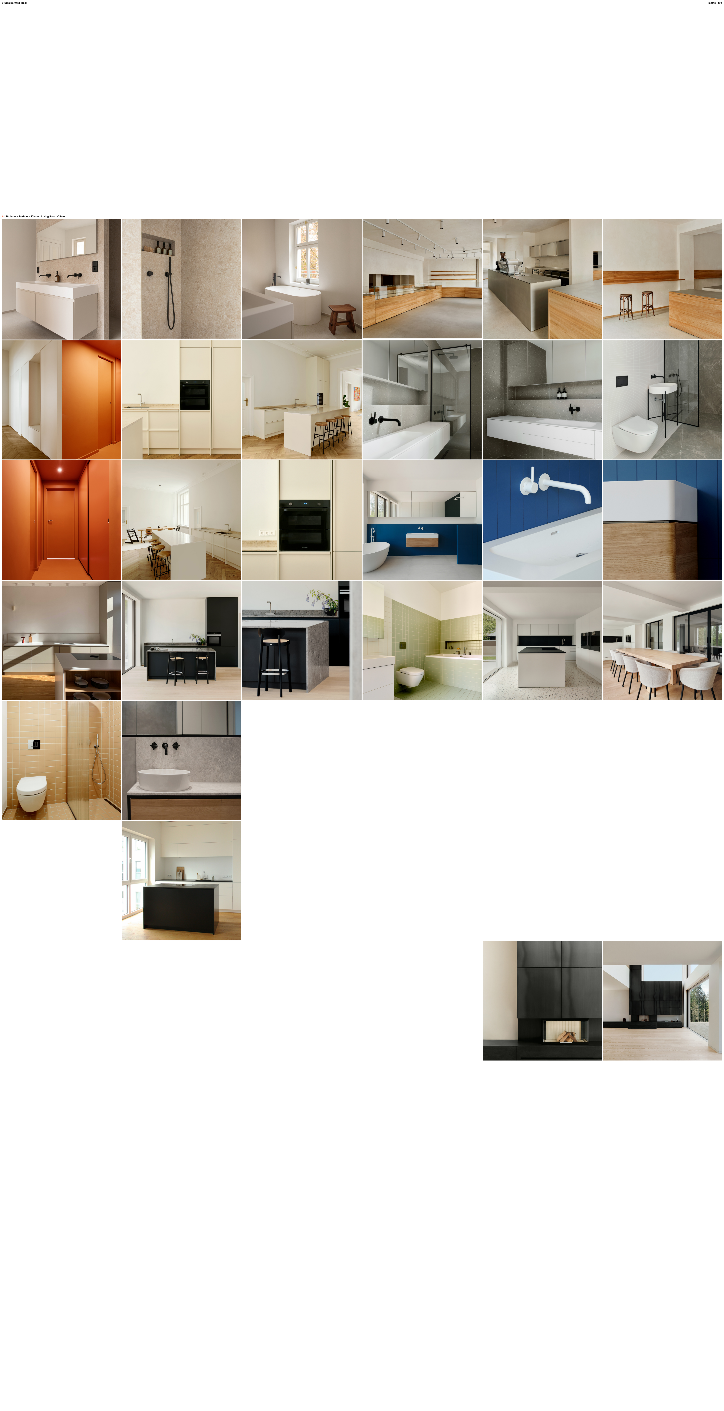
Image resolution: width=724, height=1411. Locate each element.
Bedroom (24, 216)
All (3, 216)
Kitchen (35, 216)
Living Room (48, 216)
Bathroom (12, 216)
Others (61, 216)
